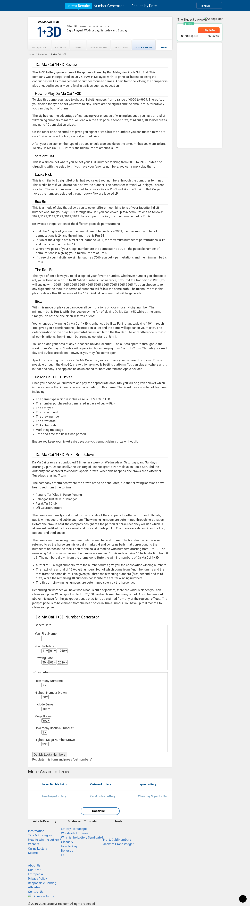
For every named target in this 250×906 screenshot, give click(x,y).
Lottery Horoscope (74, 829)
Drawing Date (44, 658)
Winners (33, 844)
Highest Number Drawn (51, 692)
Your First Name (46, 633)
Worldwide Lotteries (74, 833)
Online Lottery (37, 848)
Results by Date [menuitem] (144, 6)
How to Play (69, 846)
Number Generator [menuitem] (109, 6)
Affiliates (34, 887)
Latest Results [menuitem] (78, 6)
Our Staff (34, 870)
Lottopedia (35, 874)
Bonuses (67, 850)
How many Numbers (49, 681)
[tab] (39, 45)
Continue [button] (98, 811)
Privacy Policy (37, 878)
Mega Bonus (43, 716)
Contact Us (36, 891)
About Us (34, 865)
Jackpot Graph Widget (118, 844)
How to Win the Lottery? (44, 839)
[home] (44, 5)
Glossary (67, 842)
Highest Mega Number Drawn (55, 739)
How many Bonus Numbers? (54, 728)
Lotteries (42, 54)
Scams (33, 853)
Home (31, 54)
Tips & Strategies (40, 835)
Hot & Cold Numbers (117, 839)
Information (36, 831)
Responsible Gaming (42, 883)
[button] (209, 5)
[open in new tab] (41, 896)
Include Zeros (44, 704)
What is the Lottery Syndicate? (82, 837)
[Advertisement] (199, 95)
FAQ (63, 855)
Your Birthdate (44, 646)
